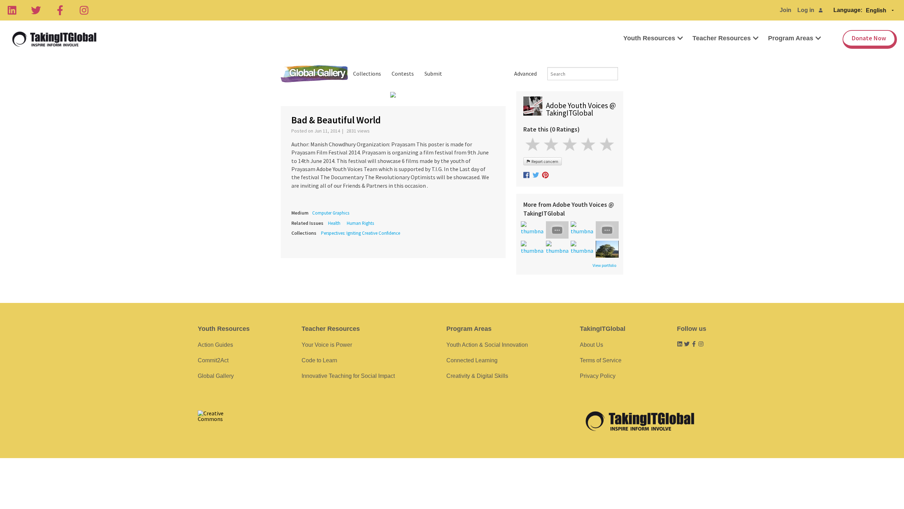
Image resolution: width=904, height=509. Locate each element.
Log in (805, 10)
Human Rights (360, 223)
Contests (403, 73)
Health (334, 223)
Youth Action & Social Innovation (487, 345)
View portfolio (604, 265)
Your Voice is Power (327, 345)
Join (785, 10)
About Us (591, 345)
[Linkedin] (12, 10)
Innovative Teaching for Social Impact (348, 376)
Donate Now (869, 38)
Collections (367, 73)
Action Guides (215, 345)
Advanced (525, 73)
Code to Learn (319, 360)
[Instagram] (84, 10)
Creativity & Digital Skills (477, 376)
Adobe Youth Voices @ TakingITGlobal (581, 109)
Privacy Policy (597, 376)
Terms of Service (601, 360)
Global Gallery (314, 73)
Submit (433, 73)
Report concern (544, 161)
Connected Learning (472, 360)
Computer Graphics (330, 213)
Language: (847, 10)
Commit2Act (213, 360)
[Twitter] (36, 10)
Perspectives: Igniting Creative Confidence (360, 233)
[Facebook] (60, 10)
